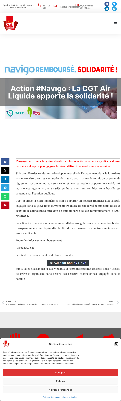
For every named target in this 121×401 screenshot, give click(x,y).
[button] (116, 344)
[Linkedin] (106, 8)
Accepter (60, 372)
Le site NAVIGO (25, 247)
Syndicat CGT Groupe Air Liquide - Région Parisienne (18, 6)
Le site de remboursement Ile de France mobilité (45, 255)
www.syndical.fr (26, 233)
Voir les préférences (60, 389)
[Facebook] (106, 4)
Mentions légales (69, 397)
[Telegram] (114, 8)
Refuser (60, 381)
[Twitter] (114, 4)
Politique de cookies (51, 397)
